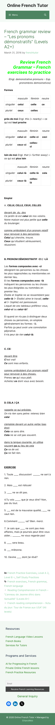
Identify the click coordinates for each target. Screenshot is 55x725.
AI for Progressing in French (21, 663)
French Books (13, 641)
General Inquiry (27, 696)
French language (13, 586)
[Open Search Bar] (45, 15)
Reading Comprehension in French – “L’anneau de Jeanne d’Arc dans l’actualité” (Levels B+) (26, 594)
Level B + (9, 577)
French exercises (17, 581)
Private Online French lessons (22, 668)
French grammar (37, 581)
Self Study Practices (27, 577)
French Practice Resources (21, 672)
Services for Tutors (16, 645)
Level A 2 (43, 573)
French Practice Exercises (22, 573)
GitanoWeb (27, 720)
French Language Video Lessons (24, 636)
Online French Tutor (27, 5)
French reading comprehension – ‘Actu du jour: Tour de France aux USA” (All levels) (27, 607)
